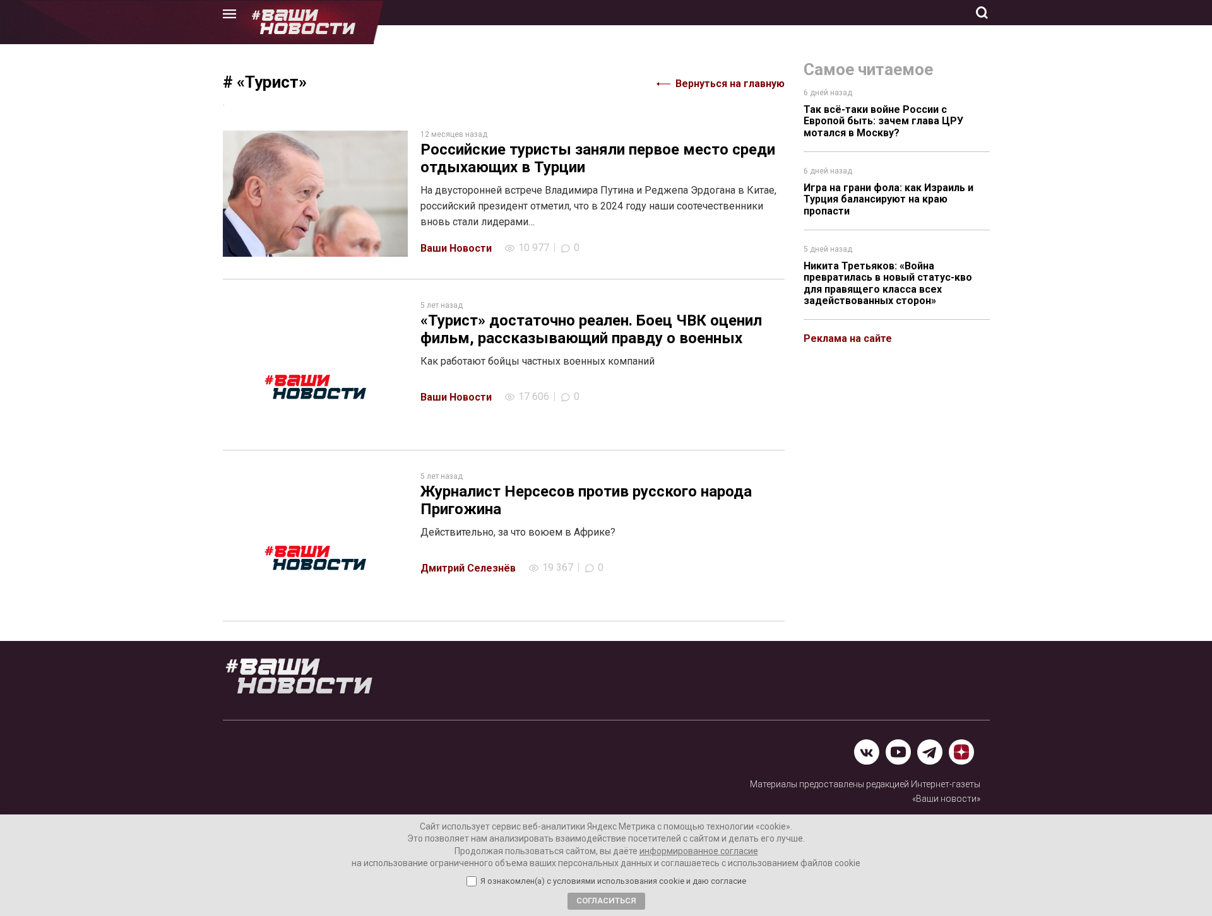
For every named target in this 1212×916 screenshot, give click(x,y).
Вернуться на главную (730, 84)
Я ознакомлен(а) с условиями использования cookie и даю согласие (613, 881)
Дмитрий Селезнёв (468, 568)
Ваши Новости (456, 248)
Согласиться (606, 900)
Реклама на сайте (848, 338)
